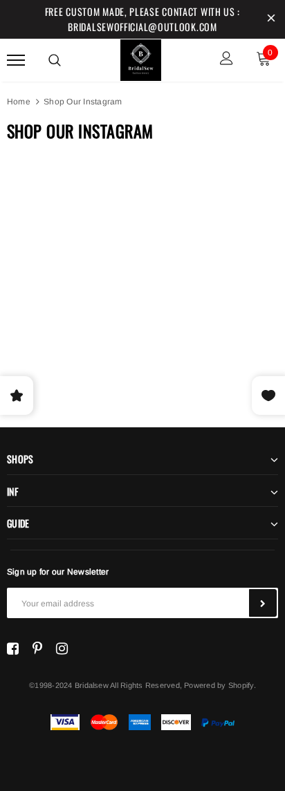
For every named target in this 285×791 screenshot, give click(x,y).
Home (18, 101)
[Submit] (263, 603)
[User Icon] (226, 60)
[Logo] (141, 58)
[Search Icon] (54, 60)
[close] (271, 19)
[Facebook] (13, 648)
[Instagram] (62, 648)
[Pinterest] (37, 648)
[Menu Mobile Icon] (16, 60)
